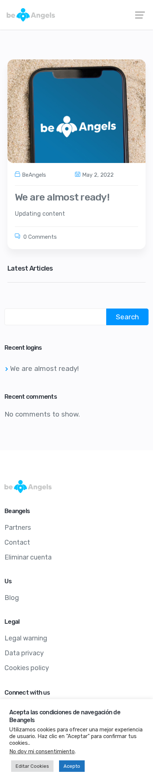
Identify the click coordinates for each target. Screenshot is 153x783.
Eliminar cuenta (28, 557)
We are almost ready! (62, 197)
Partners (17, 527)
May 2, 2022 (98, 175)
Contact (17, 542)
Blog (11, 598)
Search (127, 317)
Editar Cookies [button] (32, 766)
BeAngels (34, 175)
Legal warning (25, 638)
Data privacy (24, 653)
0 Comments (39, 237)
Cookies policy (26, 668)
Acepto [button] (72, 766)
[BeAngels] (76, 15)
